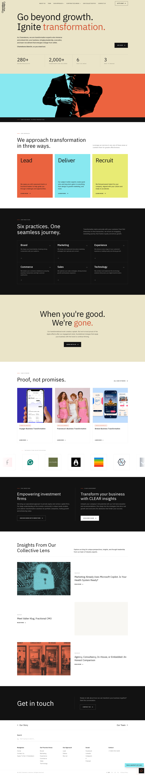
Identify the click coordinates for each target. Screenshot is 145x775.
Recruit (65, 756)
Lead (64, 751)
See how (120, 45)
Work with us (71, 344)
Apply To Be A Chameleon (25, 756)
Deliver (65, 753)
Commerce (43, 758)
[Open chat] (141, 770)
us (109, 772)
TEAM (49, 3)
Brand (42, 751)
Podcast (88, 761)
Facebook (89, 751)
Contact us (87, 707)
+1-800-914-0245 (114, 751)
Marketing (43, 753)
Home (19, 751)
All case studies (120, 381)
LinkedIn (88, 753)
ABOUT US (42, 3)
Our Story (23, 725)
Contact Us (20, 753)
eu (118, 772)
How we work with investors (30, 518)
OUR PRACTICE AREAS (72, 3)
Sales (41, 761)
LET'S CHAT (120, 3)
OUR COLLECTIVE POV (89, 3)
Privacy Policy (124, 772)
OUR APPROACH (58, 3)
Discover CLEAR (88, 518)
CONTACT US (102, 3)
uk (115, 772)
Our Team (121, 725)
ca (112, 772)
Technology (43, 763)
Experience (43, 756)
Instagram (89, 756)
